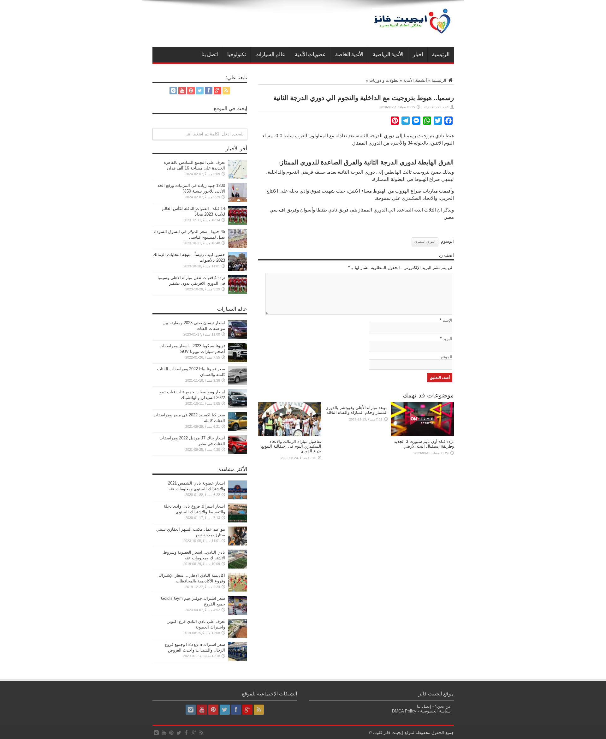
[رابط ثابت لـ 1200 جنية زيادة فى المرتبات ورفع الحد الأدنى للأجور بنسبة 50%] (237, 200)
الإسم (447, 320)
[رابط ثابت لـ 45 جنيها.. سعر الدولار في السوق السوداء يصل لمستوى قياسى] (237, 246)
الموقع (446, 357)
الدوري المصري (425, 241)
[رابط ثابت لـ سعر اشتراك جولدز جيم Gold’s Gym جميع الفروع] (237, 613)
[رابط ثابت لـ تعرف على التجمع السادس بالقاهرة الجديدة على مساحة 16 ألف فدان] (237, 177)
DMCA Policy (404, 711)
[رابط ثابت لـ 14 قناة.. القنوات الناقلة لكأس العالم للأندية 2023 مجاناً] (237, 223)
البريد (447, 338)
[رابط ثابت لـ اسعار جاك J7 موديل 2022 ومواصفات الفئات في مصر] (237, 452)
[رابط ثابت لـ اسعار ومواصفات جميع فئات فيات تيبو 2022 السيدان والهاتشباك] (237, 406)
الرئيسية (440, 54)
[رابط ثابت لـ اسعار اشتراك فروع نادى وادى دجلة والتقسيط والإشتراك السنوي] (237, 521)
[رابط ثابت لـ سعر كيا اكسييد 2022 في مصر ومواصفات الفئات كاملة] (237, 429)
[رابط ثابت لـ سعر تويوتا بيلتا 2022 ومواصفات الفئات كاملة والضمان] (237, 383)
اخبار (418, 54)
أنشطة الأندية (415, 80)
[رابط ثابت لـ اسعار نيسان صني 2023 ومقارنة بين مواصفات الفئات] (237, 337)
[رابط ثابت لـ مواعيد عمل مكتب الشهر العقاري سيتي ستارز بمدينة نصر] (237, 544)
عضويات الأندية (310, 54)
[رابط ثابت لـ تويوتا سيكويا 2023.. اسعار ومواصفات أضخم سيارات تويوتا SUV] (237, 360)
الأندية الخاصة (349, 54)
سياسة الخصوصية (435, 711)
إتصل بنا (424, 706)
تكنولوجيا (236, 54)
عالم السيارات (270, 54)
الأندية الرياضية (388, 54)
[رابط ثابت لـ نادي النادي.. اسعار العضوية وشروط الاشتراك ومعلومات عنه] (237, 567)
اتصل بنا (209, 54)
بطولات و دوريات (384, 80)
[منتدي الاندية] (413, 31)
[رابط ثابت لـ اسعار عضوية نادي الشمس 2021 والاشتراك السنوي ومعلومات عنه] (237, 498)
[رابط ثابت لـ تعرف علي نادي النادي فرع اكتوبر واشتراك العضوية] (237, 636)
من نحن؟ (443, 706)
